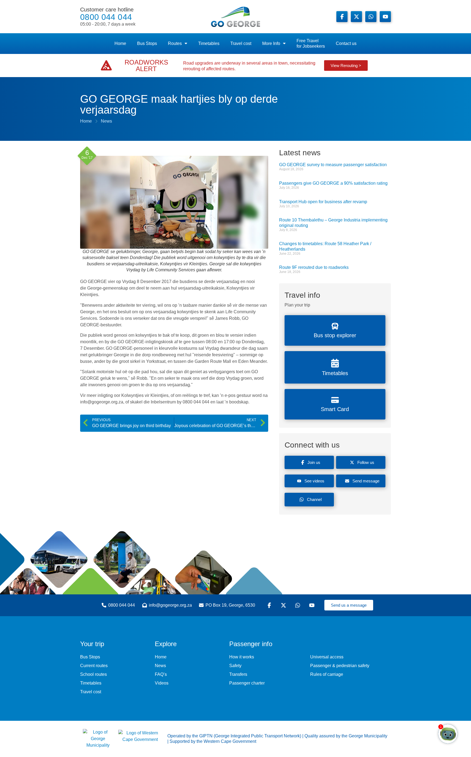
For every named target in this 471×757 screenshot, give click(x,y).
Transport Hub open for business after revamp (323, 201)
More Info (271, 43)
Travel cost (240, 43)
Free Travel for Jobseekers (311, 43)
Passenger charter (247, 683)
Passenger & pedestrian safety (339, 665)
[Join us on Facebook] (342, 16)
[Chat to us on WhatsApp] (298, 605)
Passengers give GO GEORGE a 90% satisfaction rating (333, 183)
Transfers (238, 674)
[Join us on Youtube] (385, 16)
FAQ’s (161, 674)
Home (120, 43)
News (160, 665)
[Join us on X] (356, 16)
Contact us (346, 43)
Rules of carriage (326, 674)
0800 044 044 (107, 16)
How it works (241, 657)
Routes (175, 43)
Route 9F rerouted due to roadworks (314, 267)
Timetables (208, 43)
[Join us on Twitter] (284, 605)
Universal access (326, 657)
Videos (161, 683)
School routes (93, 674)
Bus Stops (147, 43)
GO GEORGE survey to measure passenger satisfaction (333, 164)
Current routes (94, 665)
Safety (235, 665)
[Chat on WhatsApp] (370, 16)
